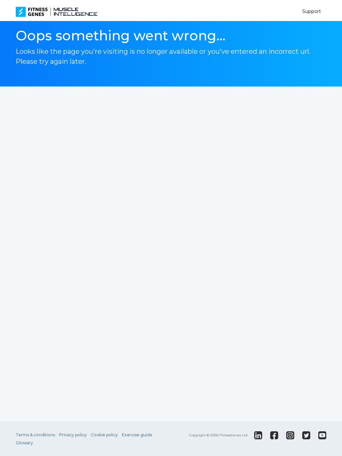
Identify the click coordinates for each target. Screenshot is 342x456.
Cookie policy (104, 434)
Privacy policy (73, 434)
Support (311, 11)
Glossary (24, 442)
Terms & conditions (35, 434)
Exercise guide (137, 434)
